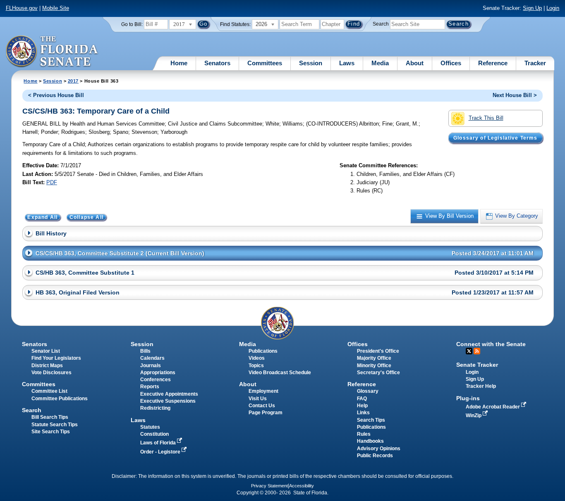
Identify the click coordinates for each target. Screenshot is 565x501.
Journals (150, 365)
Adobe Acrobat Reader (493, 406)
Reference (493, 62)
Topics (256, 365)
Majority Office (374, 358)
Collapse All (86, 217)
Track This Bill (486, 118)
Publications (263, 351)
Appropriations (157, 372)
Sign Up (532, 8)
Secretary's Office (378, 372)
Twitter (469, 351)
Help (362, 405)
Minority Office (374, 365)
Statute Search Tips (54, 424)
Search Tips (371, 420)
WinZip (474, 415)
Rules (364, 434)
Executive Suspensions (168, 401)
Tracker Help (481, 386)
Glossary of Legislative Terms (495, 137)
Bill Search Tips (49, 417)
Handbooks (370, 441)
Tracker (535, 62)
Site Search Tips (50, 431)
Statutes (150, 427)
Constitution (154, 434)
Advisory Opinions (378, 448)
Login (552, 8)
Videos (257, 358)
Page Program (265, 412)
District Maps (47, 365)
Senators (217, 62)
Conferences (155, 379)
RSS (477, 351)
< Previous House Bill (56, 95)
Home (178, 62)
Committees (264, 62)
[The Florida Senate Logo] (52, 52)
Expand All (42, 217)
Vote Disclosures (51, 372)
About (415, 62)
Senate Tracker (477, 364)
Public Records (375, 455)
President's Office (378, 351)
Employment (263, 391)
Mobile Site (55, 8)
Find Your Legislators (56, 358)
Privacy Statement (269, 485)
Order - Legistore (161, 451)
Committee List (49, 391)
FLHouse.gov (22, 8)
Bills (145, 351)
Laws (346, 62)
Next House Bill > (515, 95)
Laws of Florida (158, 442)
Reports (149, 386)
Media (380, 62)
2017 (73, 80)
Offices (451, 62)
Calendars (152, 358)
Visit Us (258, 398)
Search (381, 23)
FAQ (362, 398)
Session (310, 62)
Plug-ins (468, 398)
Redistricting (155, 408)
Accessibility (301, 485)
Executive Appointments (169, 394)
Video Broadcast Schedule (280, 372)
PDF (51, 182)
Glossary (367, 391)
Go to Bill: (132, 24)
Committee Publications (59, 398)
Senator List (45, 351)
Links (363, 412)
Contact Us (262, 405)
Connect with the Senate (491, 344)
